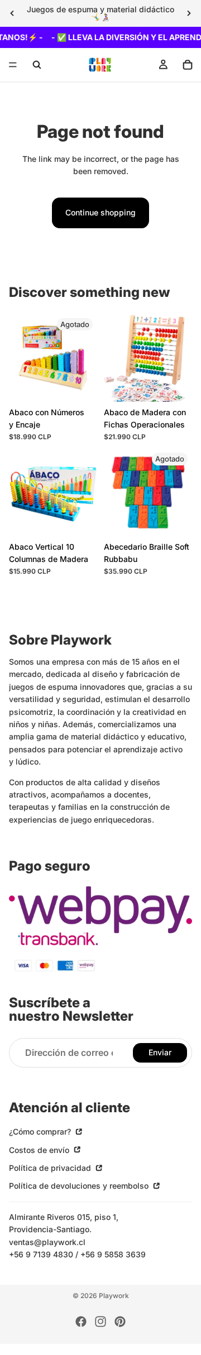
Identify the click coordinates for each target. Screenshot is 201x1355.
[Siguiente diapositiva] (188, 13)
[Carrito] (187, 64)
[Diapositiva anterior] (12, 13)
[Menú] (13, 65)
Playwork (114, 1295)
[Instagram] (100, 1321)
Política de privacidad (51, 1168)
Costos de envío (40, 1150)
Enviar (160, 1053)
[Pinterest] (120, 1321)
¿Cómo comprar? (41, 1132)
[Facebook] (81, 1321)
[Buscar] (37, 64)
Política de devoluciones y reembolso (80, 1186)
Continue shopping (100, 212)
